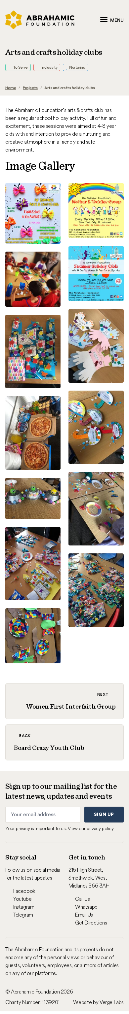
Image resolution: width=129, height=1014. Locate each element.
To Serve (20, 67)
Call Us (82, 898)
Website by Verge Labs (98, 1002)
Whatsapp (86, 906)
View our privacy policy (91, 828)
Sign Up (104, 814)
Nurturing (76, 67)
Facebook (24, 891)
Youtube (22, 898)
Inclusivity (48, 67)
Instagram (23, 906)
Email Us (84, 914)
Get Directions (91, 922)
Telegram (23, 914)
